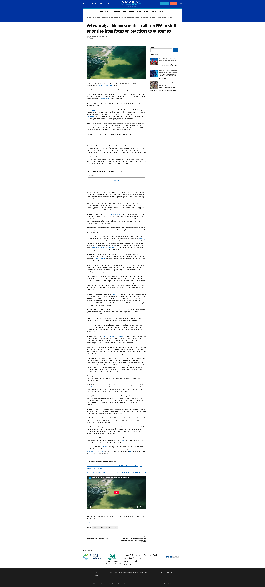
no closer (104, 447)
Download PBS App (127, 572)
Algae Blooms (109, 17)
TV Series (102, 3)
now (93, 110)
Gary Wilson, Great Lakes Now (99, 36)
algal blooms (96, 527)
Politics (139, 11)
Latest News (132, 17)
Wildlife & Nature (115, 11)
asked (114, 294)
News (137, 17)
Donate (173, 3)
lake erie (115, 527)
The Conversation (117, 214)
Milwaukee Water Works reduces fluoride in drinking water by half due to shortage (168, 60)
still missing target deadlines (96, 451)
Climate (161, 11)
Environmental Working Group (114, 336)
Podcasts (110, 3)
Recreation (147, 11)
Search (152, 47)
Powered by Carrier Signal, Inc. (166, 583)
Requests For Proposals (135, 583)
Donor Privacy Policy (119, 583)
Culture (154, 11)
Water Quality (104, 11)
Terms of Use (105, 583)
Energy (124, 11)
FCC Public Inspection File (97, 583)
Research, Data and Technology (159, 17)
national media (104, 99)
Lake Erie (126, 17)
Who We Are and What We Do (114, 19)
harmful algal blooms (106, 527)
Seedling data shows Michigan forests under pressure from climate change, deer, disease (168, 83)
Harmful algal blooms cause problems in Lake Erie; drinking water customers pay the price (116, 472)
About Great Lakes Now (93, 17)
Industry (131, 11)
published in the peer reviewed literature (104, 247)
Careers (146, 572)
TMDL (131, 451)
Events (120, 572)
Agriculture (102, 17)
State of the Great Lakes (106, 85)
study (122, 440)
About (115, 572)
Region (149, 17)
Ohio (140, 17)
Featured (116, 17)
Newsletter (164, 3)
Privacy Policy (111, 583)
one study (141, 239)
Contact (111, 572)
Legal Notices (127, 583)
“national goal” (100, 259)
